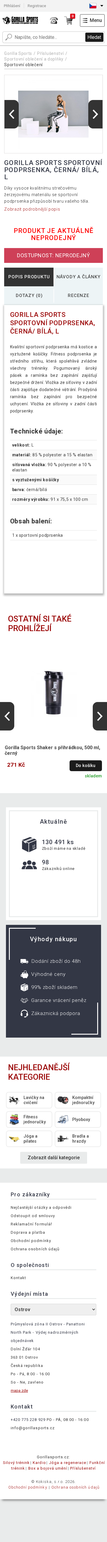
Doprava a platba (28, 1232)
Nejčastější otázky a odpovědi (41, 1207)
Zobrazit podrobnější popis (32, 209)
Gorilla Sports (18, 53)
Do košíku (85, 765)
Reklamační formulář (31, 1224)
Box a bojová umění (47, 1468)
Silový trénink (16, 1462)
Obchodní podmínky (31, 1240)
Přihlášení (12, 6)
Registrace (37, 6)
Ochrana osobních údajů (35, 1249)
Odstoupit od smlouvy (33, 1216)
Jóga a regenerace (67, 1462)
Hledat (94, 37)
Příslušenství (50, 53)
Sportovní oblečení (23, 64)
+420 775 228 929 (28, 1419)
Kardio (39, 1462)
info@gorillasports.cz (33, 1428)
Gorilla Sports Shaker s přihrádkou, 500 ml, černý (52, 750)
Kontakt (18, 1278)
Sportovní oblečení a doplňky (34, 59)
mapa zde (19, 1390)
